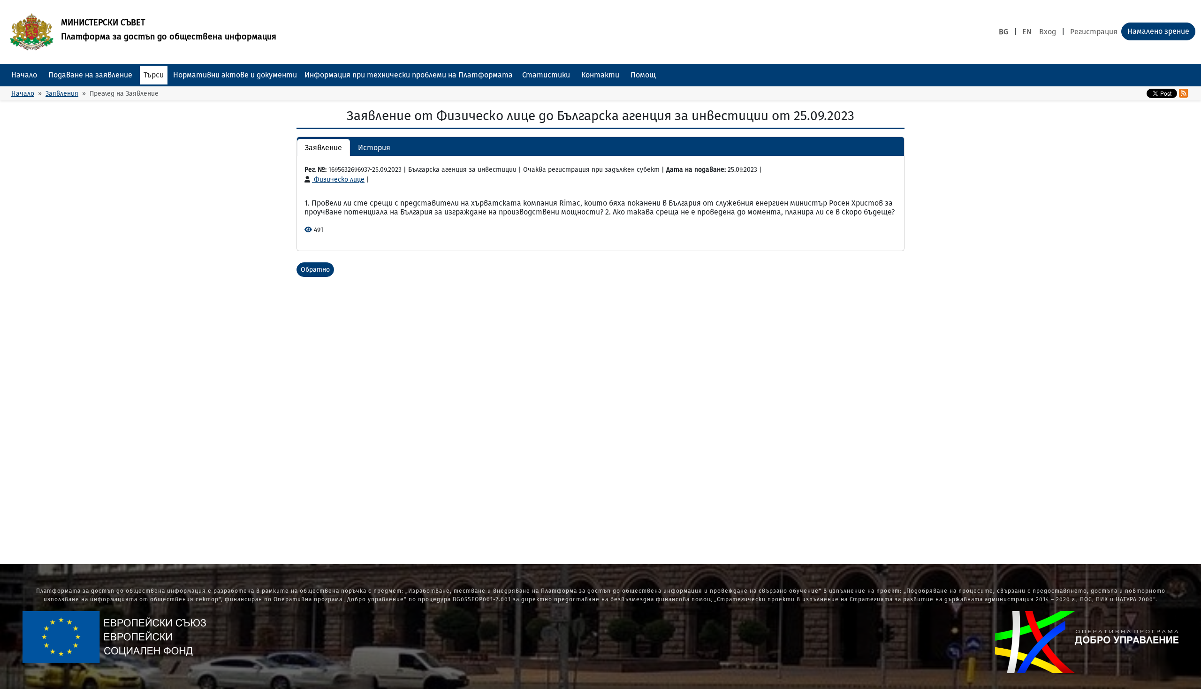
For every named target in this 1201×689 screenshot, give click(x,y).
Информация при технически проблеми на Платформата (408, 74)
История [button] (374, 147)
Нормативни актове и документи (235, 74)
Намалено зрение (1158, 31)
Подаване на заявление (90, 74)
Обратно (315, 270)
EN (1027, 31)
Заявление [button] (323, 147)
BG (1003, 31)
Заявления (62, 94)
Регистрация (1093, 31)
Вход (1047, 31)
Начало (24, 74)
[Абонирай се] (1183, 93)
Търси (154, 74)
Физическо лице (338, 180)
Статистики (546, 74)
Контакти (600, 74)
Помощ (643, 74)
